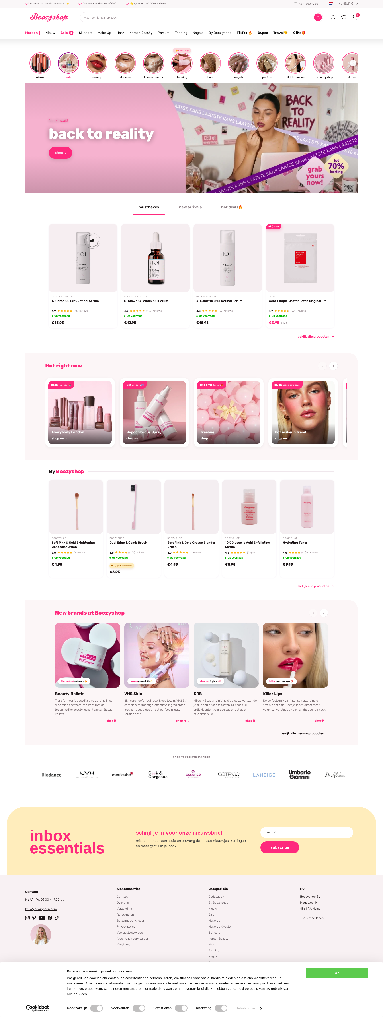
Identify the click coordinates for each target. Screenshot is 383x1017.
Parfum (164, 33)
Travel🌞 (280, 33)
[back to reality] (191, 138)
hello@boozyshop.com (41, 909)
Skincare (85, 33)
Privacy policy (126, 926)
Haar (120, 33)
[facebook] (50, 918)
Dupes (263, 33)
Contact (122, 896)
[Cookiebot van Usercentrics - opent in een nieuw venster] (37, 1008)
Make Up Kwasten (220, 926)
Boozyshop (59, 538)
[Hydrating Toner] (307, 507)
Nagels (198, 33)
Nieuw (50, 33)
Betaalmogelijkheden (131, 920)
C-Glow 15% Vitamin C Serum (146, 301)
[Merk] (26, 775)
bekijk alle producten (313, 336)
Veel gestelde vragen (131, 932)
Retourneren (125, 914)
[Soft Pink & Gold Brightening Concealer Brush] (76, 507)
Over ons (123, 902)
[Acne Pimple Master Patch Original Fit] (300, 258)
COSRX (273, 296)
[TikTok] (57, 918)
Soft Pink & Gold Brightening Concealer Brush (73, 545)
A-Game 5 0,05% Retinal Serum (75, 301)
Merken (32, 33)
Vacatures (123, 944)
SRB (198, 693)
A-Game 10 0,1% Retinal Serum (219, 301)
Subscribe (279, 847)
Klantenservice (128, 889)
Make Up (104, 33)
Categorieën (218, 889)
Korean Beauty (140, 33)
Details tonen (246, 1008)
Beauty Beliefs (69, 693)
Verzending (124, 908)
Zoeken (318, 17)
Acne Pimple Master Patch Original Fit (297, 301)
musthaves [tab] (149, 207)
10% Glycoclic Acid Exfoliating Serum (247, 545)
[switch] (139, 1008)
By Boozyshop (220, 33)
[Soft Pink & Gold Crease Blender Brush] (191, 507)
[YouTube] (42, 918)
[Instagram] (27, 918)
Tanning (181, 33)
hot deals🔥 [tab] (232, 207)
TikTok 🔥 (244, 33)
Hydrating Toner (295, 543)
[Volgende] (333, 366)
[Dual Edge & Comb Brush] (134, 507)
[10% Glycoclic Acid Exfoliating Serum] (249, 507)
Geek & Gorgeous (63, 296)
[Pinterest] (34, 918)
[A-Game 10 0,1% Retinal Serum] (227, 258)
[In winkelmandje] (108, 282)
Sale (211, 914)
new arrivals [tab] (190, 207)
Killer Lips (272, 693)
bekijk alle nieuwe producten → (304, 733)
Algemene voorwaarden (133, 938)
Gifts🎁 (299, 33)
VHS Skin (133, 693)
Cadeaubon (216, 896)
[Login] (333, 17)
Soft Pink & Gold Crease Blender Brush (191, 545)
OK (337, 973)
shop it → (113, 720)
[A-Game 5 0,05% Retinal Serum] (83, 258)
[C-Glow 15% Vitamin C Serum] (155, 258)
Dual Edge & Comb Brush (128, 543)
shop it (60, 153)
